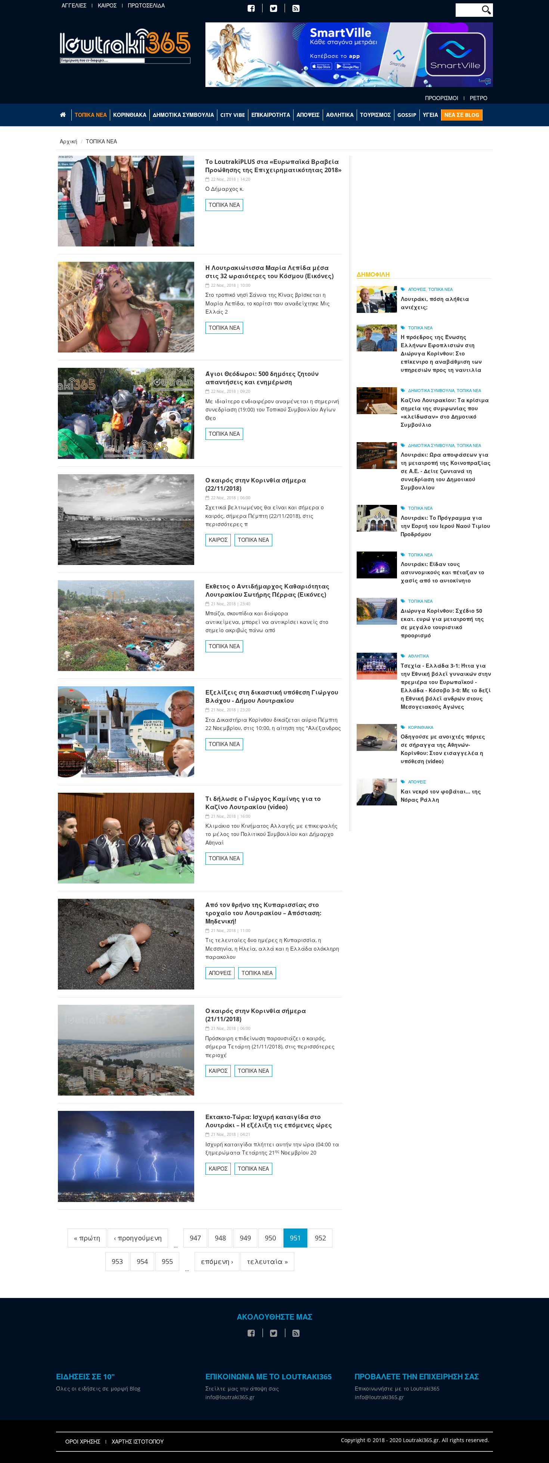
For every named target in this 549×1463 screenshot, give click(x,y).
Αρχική (68, 141)
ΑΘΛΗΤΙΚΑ (340, 114)
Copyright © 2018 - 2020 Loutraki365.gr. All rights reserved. (415, 1440)
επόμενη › (217, 1261)
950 (270, 1237)
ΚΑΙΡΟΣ (107, 5)
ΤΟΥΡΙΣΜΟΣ (375, 114)
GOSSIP (406, 114)
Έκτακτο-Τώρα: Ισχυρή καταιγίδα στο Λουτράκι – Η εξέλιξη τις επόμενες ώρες (268, 1121)
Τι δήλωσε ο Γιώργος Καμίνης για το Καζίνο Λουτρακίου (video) (263, 803)
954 (142, 1261)
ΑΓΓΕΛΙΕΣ (74, 5)
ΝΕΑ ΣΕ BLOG (461, 114)
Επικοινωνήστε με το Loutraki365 (397, 1388)
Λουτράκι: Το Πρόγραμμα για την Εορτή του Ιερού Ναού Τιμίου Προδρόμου (445, 526)
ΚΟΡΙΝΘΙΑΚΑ (129, 114)
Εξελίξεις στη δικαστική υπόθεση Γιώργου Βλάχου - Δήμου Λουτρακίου (271, 696)
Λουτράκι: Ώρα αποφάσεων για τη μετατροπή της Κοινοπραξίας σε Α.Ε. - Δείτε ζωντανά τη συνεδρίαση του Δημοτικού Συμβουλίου (446, 471)
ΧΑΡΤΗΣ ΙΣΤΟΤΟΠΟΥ (138, 1442)
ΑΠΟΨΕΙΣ (308, 114)
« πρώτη (87, 1237)
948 (220, 1237)
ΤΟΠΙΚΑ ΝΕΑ (91, 114)
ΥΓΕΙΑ (430, 114)
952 (320, 1237)
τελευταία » (267, 1261)
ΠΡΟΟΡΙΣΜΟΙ (441, 98)
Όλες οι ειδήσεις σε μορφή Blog (98, 1388)
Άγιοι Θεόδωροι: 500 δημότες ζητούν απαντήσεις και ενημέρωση (262, 378)
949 (245, 1237)
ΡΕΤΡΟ (478, 98)
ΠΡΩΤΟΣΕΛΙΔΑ (146, 5)
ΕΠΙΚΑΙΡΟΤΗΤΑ (270, 114)
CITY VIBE (232, 114)
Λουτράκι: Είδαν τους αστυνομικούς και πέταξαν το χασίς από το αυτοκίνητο (442, 572)
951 (295, 1237)
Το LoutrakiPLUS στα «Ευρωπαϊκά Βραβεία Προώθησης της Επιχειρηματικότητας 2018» (273, 166)
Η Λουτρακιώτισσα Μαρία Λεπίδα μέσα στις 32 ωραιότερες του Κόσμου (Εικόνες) (269, 272)
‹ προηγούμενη (138, 1237)
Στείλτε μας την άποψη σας (242, 1388)
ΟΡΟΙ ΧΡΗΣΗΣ (82, 1442)
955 (167, 1261)
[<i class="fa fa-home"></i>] (63, 115)
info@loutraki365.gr (230, 1397)
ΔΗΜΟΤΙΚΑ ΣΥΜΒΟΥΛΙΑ (183, 114)
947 (195, 1237)
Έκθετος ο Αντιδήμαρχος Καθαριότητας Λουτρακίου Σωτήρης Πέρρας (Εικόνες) (267, 590)
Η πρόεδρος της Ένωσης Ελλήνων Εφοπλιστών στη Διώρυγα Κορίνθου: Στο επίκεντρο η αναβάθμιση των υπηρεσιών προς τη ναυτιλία (441, 353)
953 (117, 1261)
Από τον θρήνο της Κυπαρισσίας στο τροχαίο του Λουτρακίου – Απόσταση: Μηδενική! (263, 913)
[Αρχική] (125, 45)
